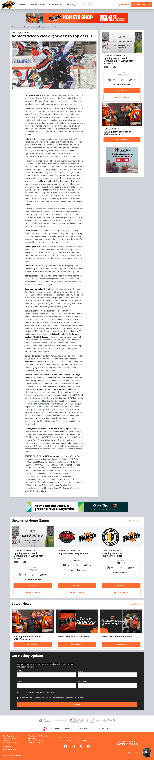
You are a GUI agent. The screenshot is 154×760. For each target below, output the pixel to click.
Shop (82, 5)
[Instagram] (73, 746)
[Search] (90, 4)
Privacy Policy (69, 738)
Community (70, 5)
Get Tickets (140, 5)
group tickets (56, 367)
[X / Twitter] (81, 746)
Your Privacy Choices (90, 738)
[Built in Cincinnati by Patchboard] (127, 743)
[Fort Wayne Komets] (9, 5)
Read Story (122, 139)
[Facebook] (66, 746)
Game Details (123, 97)
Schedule (22, 5)
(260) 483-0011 (8, 747)
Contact (59, 738)
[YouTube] (88, 746)
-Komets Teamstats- (43, 334)
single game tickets (39, 367)
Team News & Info (37, 5)
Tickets (123, 91)
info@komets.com (9, 750)
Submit (77, 704)
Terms (78, 738)
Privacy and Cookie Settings (77, 741)
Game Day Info (55, 5)
